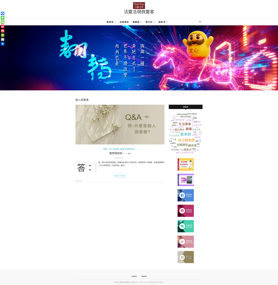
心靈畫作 (173, 143)
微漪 (195, 151)
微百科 (149, 22)
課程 (170, 130)
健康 (198, 144)
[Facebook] (2, 13)
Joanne (177, 132)
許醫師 (193, 149)
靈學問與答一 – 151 (120, 153)
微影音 (162, 22)
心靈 (174, 139)
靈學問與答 (130, 149)
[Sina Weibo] (2, 26)
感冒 (171, 138)
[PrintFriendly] (2, 35)
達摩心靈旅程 (192, 114)
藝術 (175, 147)
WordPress (160, 282)
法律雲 (188, 120)
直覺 (192, 120)
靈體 (196, 141)
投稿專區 (124, 22)
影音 (170, 141)
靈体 (177, 153)
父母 (180, 150)
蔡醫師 (195, 118)
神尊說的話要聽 (182, 114)
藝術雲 (192, 145)
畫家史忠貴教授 (185, 117)
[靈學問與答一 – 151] (119, 124)
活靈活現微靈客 (139, 11)
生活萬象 (185, 124)
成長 (171, 123)
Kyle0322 (78, 181)
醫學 (199, 122)
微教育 (110, 22)
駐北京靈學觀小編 (185, 152)
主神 (194, 132)
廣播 (105, 149)
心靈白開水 (178, 129)
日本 (200, 127)
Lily (172, 127)
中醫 (197, 150)
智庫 (198, 146)
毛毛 (179, 127)
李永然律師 (174, 136)
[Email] (2, 39)
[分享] (2, 44)
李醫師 (174, 125)
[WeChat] (2, 22)
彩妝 (171, 146)
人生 (173, 133)
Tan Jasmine (176, 116)
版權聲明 (134, 276)
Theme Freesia (143, 282)
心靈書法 (186, 149)
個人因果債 (114, 149)
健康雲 (195, 135)
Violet (194, 116)
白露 (199, 140)
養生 (200, 132)
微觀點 (136, 22)
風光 (200, 134)
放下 (197, 132)
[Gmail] (2, 31)
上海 (171, 132)
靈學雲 (197, 137)
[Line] (2, 18)
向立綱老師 (186, 140)
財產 (173, 119)
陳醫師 (175, 123)
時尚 (197, 127)
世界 (200, 142)
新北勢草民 (175, 150)
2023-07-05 (119, 158)
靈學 (195, 122)
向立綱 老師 (197, 125)
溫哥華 (172, 120)
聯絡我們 (144, 276)
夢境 (182, 127)
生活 (193, 122)
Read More (119, 176)
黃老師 (185, 134)
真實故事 (196, 130)
